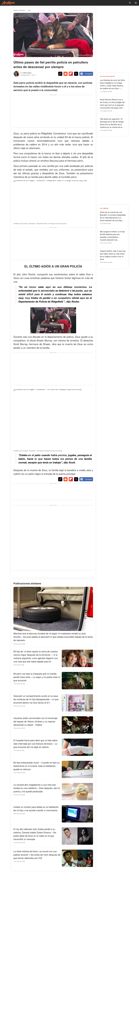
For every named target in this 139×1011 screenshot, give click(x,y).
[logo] (8, 3)
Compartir (88, 74)
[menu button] (135, 2)
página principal (19, 10)
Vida (29, 10)
